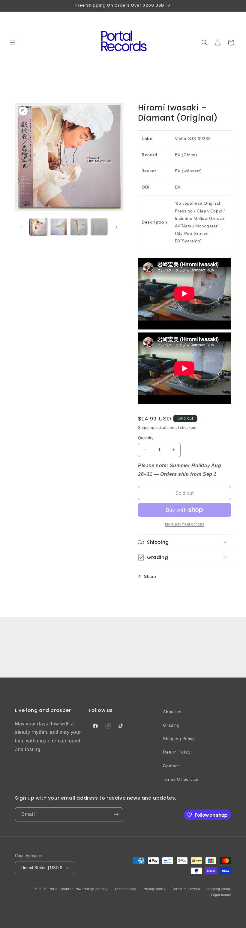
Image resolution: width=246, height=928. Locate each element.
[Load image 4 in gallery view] (99, 227)
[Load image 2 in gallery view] (59, 227)
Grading (171, 725)
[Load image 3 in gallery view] (79, 227)
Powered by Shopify (91, 889)
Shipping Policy (178, 738)
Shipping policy (218, 889)
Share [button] (150, 576)
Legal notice (221, 895)
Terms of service (186, 889)
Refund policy (125, 889)
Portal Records (61, 889)
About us (172, 711)
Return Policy (176, 752)
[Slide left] (21, 226)
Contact (171, 765)
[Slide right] (116, 226)
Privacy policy (154, 889)
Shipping (146, 428)
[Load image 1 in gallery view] (38, 227)
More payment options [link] (184, 524)
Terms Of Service (181, 779)
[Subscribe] (116, 814)
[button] (12, 42)
